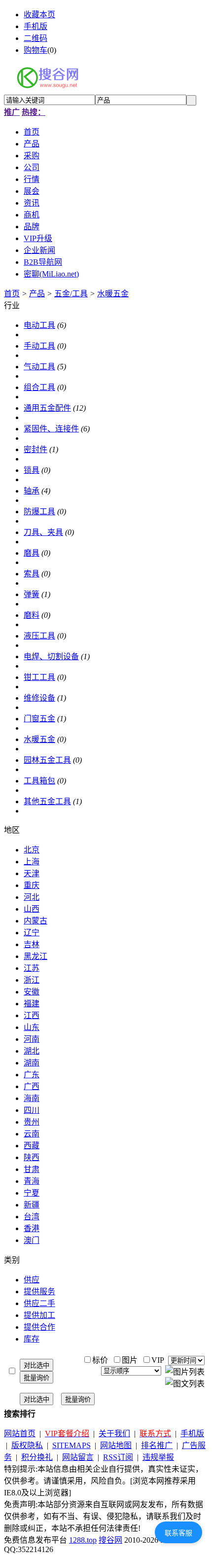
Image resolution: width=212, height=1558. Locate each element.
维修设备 (39, 698)
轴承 (31, 491)
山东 (31, 1027)
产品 (37, 293)
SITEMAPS (71, 1445)
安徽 (31, 992)
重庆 (31, 885)
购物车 (35, 50)
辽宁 (31, 932)
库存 (31, 1339)
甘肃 (31, 1169)
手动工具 (39, 346)
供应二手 (39, 1303)
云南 (31, 1134)
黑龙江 (35, 956)
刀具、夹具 (43, 532)
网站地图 (116, 1445)
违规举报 (158, 1457)
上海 (31, 861)
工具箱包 (39, 781)
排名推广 (157, 1445)
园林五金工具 (47, 760)
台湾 (31, 1216)
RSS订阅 (118, 1457)
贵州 (31, 1122)
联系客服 (178, 1533)
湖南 (31, 1063)
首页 (12, 293)
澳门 (31, 1240)
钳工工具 (39, 677)
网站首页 (19, 1433)
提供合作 (39, 1327)
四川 (31, 1110)
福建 (31, 1003)
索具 (31, 573)
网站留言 (78, 1457)
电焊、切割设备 (51, 656)
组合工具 (39, 387)
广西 (31, 1086)
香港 (31, 1228)
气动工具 (39, 366)
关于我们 (114, 1433)
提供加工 (39, 1315)
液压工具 (39, 636)
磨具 (31, 553)
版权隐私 (27, 1445)
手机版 (35, 26)
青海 (31, 1181)
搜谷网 (110, 1540)
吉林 (31, 944)
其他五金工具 (47, 801)
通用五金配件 (47, 408)
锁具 (31, 470)
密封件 (35, 449)
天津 (31, 873)
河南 (31, 1039)
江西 (31, 1015)
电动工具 (39, 325)
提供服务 (39, 1291)
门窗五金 (39, 718)
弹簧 (31, 594)
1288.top (83, 1540)
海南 (31, 1098)
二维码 (35, 38)
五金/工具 (71, 293)
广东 (31, 1074)
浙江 (31, 980)
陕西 (31, 1157)
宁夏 (31, 1193)
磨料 (31, 615)
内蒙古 (35, 921)
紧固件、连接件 (51, 429)
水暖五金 (113, 293)
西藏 (31, 1145)
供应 (31, 1279)
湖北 (31, 1051)
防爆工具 (39, 511)
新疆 (31, 1205)
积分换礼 (37, 1457)
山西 (31, 909)
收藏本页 (39, 14)
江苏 (31, 968)
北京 (31, 850)
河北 (31, 897)
